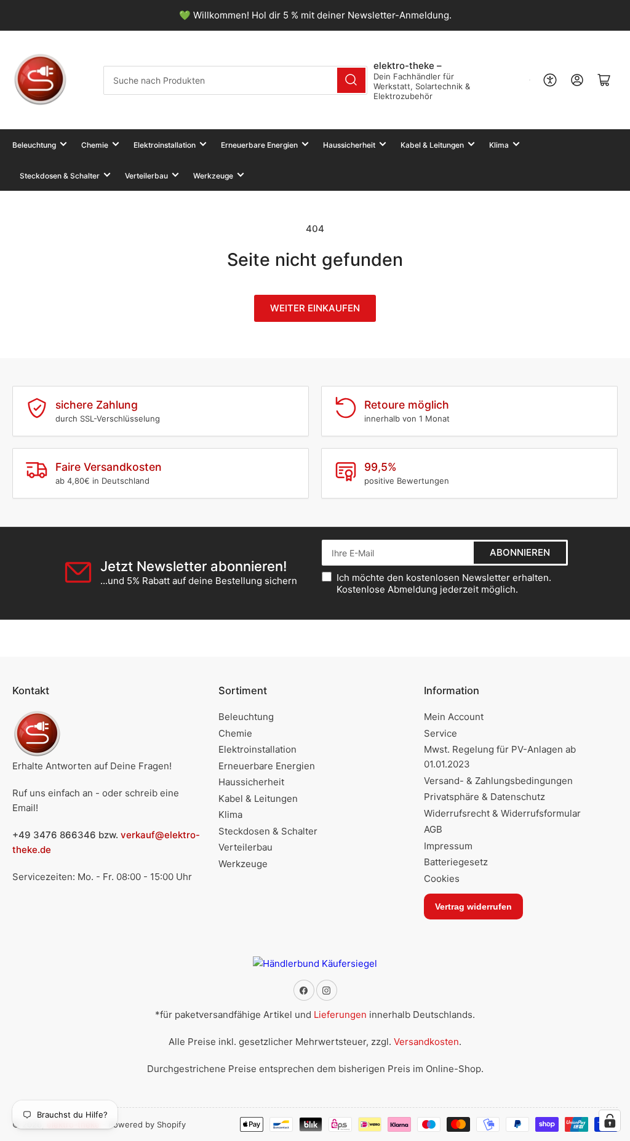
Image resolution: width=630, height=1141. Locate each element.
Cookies (442, 878)
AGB (433, 829)
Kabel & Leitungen (432, 145)
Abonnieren (520, 552)
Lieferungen (340, 1014)
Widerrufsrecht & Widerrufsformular (502, 813)
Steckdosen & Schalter (60, 175)
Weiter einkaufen (315, 308)
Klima (499, 145)
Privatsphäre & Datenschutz (484, 797)
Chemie (94, 145)
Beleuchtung (34, 145)
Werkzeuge (213, 175)
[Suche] (351, 80)
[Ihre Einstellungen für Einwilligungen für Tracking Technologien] (609, 1120)
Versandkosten (426, 1041)
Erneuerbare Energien (259, 145)
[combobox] (235, 80)
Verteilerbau (146, 175)
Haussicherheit (349, 145)
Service (440, 733)
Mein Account (454, 717)
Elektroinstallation (165, 145)
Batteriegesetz (456, 862)
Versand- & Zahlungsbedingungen (498, 781)
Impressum (448, 846)
